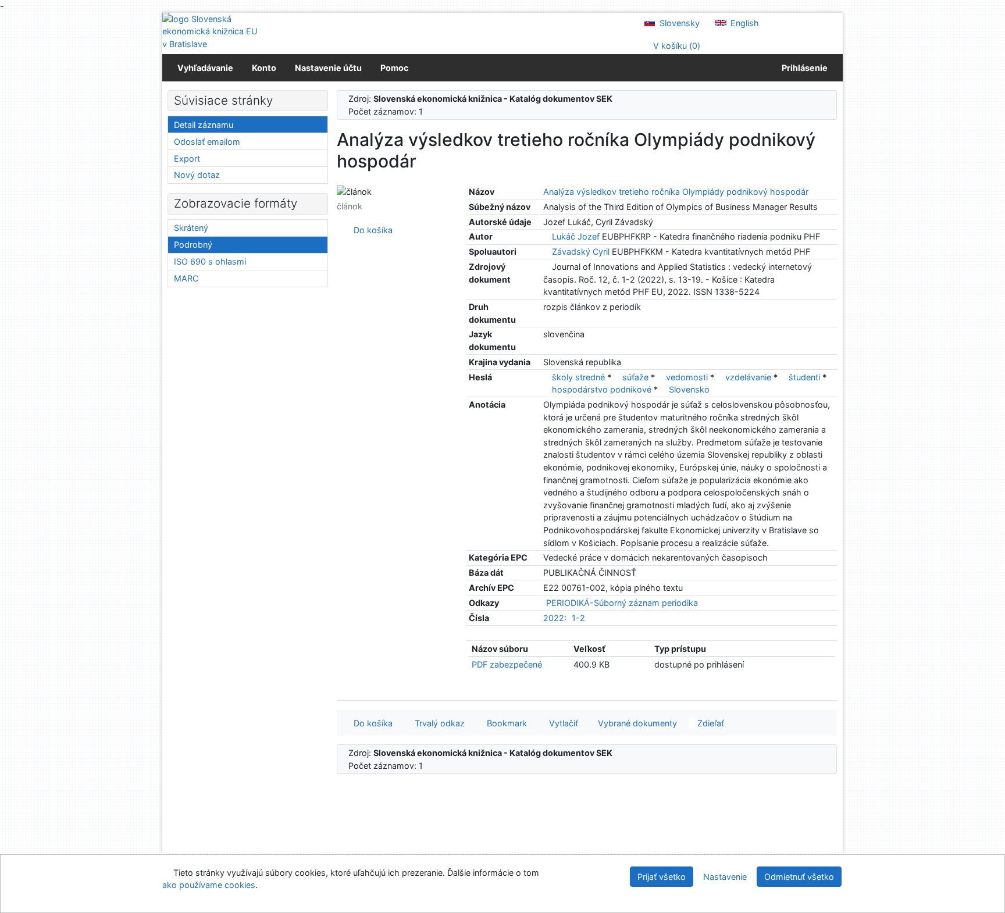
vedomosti (688, 377)
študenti (805, 377)
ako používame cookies (208, 885)
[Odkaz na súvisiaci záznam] (546, 236)
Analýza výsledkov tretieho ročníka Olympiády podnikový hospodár (675, 192)
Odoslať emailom (207, 142)
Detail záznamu (203, 125)
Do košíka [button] (371, 723)
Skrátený (191, 228)
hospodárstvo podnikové (603, 389)
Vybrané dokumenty (636, 723)
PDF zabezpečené (507, 664)
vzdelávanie (749, 377)
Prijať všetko (661, 877)
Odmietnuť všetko (799, 877)
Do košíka (371, 230)
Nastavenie (725, 877)
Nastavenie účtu (328, 68)
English (743, 23)
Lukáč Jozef (576, 236)
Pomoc (394, 68)
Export (187, 158)
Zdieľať (709, 723)
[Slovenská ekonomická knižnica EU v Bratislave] (212, 32)
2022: (554, 618)
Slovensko (689, 389)
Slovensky (678, 23)
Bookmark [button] (504, 723)
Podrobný (193, 244)
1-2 (578, 618)
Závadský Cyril (581, 251)
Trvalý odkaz (437, 723)
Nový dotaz (197, 175)
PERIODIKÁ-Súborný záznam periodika (622, 603)
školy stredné (579, 377)
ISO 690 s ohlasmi (210, 261)
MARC (186, 278)
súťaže (636, 377)
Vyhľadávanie (205, 68)
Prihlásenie (803, 68)
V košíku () (675, 46)
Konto (264, 68)
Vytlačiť (561, 723)
